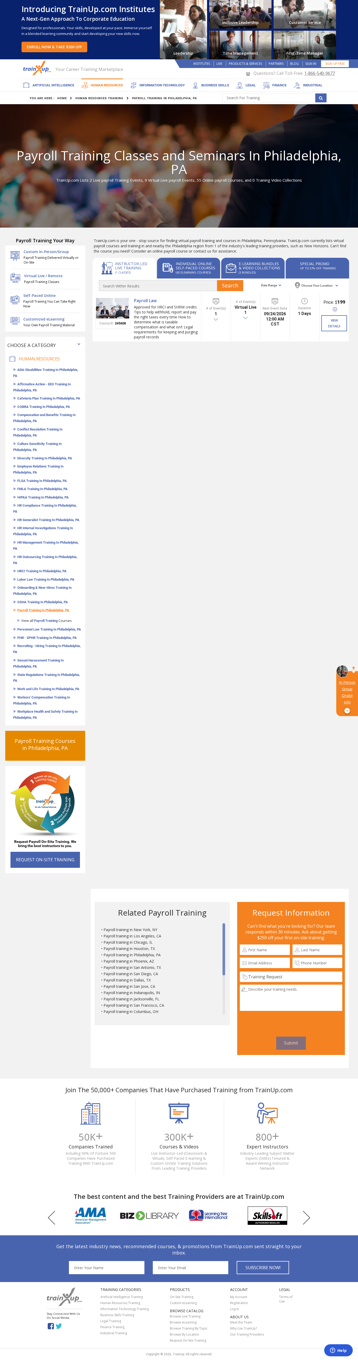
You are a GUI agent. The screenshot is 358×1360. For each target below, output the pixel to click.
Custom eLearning (183, 1303)
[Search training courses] (321, 97)
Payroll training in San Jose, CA (129, 986)
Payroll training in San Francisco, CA (134, 1005)
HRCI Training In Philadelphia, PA (42, 571)
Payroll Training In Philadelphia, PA (43, 610)
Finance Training (112, 1327)
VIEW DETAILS (334, 323)
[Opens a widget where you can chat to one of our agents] (338, 1350)
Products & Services (245, 63)
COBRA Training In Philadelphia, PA (43, 407)
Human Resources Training (120, 1303)
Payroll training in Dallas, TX (127, 980)
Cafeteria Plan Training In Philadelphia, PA (48, 398)
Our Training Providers (247, 1334)
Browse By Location (184, 1334)
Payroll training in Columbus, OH (131, 1011)
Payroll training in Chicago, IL (128, 942)
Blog (294, 63)
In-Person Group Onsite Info (347, 696)
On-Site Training (181, 1297)
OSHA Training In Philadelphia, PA (42, 602)
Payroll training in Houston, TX (129, 948)
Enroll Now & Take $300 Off (54, 46)
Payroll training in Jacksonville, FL (131, 998)
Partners (276, 63)
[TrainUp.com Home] (37, 67)
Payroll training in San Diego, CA (131, 973)
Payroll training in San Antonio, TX (132, 967)
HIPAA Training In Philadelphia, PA (43, 497)
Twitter (60, 1325)
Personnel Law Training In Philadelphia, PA (49, 629)
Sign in (310, 63)
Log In (234, 1309)
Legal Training (110, 1321)
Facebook (51, 1325)
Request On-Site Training (188, 1340)
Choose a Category (31, 345)
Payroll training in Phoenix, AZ (129, 961)
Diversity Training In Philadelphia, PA (44, 458)
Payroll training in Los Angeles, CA (132, 935)
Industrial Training (113, 1333)
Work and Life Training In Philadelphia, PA (48, 689)
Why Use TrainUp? (243, 1328)
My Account (238, 1297)
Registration (239, 1303)
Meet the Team (241, 1322)
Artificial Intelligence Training (121, 1297)
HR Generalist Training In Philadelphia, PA (48, 520)
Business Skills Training (117, 1315)
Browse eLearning (183, 1322)
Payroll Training (46, 621)
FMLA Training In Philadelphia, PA (42, 489)
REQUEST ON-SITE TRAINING (45, 860)
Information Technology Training (124, 1309)
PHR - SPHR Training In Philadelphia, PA (47, 638)
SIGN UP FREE (335, 63)
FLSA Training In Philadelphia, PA (42, 481)
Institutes (201, 63)
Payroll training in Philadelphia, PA (132, 954)
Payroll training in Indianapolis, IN (132, 992)
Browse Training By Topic (189, 1328)
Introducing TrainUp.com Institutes (88, 9)
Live (219, 63)
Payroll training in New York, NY (130, 929)
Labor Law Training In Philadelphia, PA (45, 579)
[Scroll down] (224, 1012)
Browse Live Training (185, 1316)
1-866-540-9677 (319, 73)
